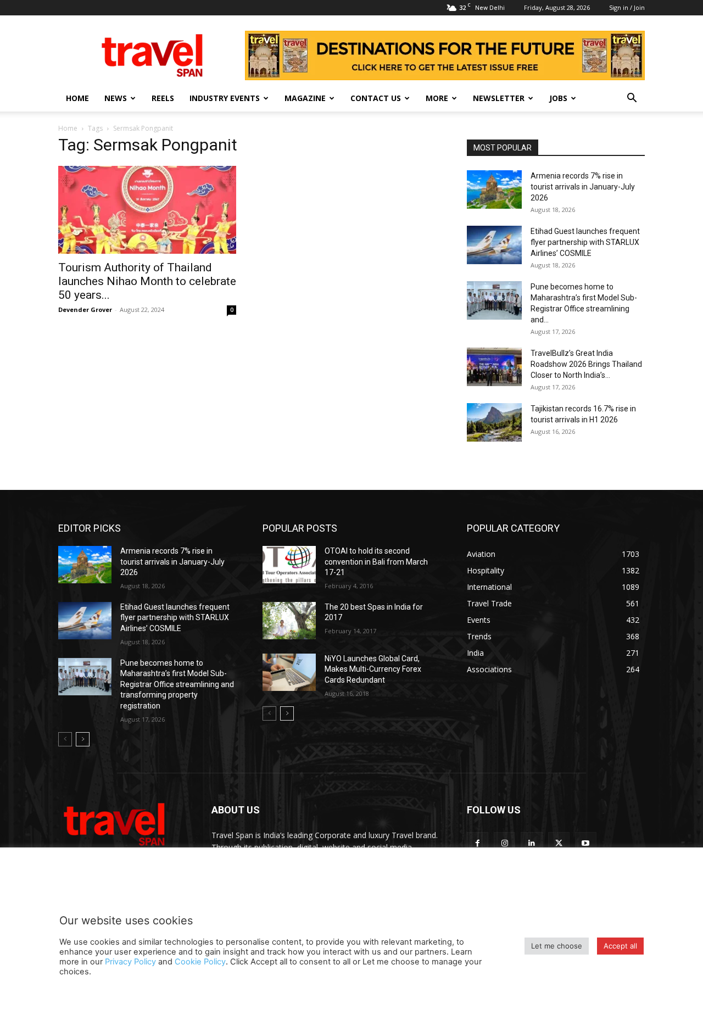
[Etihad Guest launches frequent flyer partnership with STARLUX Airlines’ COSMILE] (494, 245)
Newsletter (499, 98)
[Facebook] (477, 843)
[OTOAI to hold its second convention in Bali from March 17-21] (289, 564)
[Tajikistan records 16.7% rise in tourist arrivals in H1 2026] (494, 422)
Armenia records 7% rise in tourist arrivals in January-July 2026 (583, 186)
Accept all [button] (620, 945)
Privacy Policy (130, 962)
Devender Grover (85, 309)
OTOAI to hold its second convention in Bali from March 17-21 (376, 561)
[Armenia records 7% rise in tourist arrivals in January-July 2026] (494, 189)
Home (77, 98)
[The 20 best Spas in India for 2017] (289, 620)
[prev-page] (65, 739)
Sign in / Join (627, 7)
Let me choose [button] (556, 945)
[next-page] (83, 739)
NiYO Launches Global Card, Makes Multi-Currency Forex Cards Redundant (373, 669)
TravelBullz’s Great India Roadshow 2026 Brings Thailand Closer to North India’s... (586, 364)
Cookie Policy (200, 962)
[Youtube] (585, 843)
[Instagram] (504, 843)
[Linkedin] (531, 843)
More (437, 98)
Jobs (558, 98)
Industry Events (224, 98)
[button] (631, 99)
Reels (163, 98)
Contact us (375, 98)
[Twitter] (559, 843)
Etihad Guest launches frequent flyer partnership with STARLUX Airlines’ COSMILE (585, 242)
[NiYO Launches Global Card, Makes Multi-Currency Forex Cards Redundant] (289, 672)
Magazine (305, 98)
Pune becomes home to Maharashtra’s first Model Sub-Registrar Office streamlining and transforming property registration (177, 684)
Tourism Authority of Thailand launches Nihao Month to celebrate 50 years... (147, 281)
